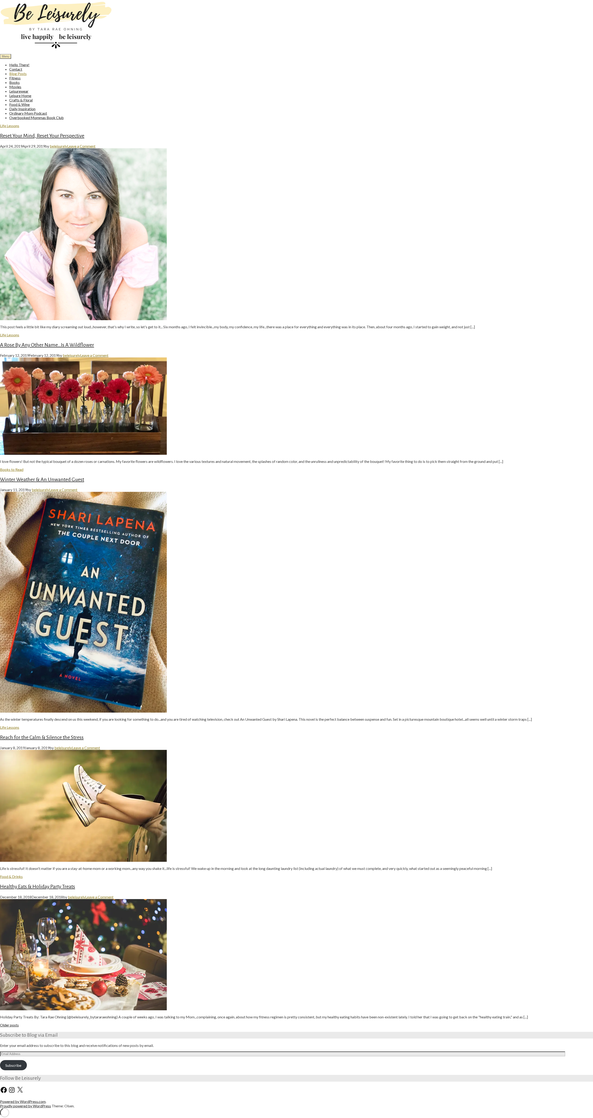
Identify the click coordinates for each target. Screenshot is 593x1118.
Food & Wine (19, 104)
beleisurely (58, 146)
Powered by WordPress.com (23, 1101)
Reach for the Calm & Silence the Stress (42, 737)
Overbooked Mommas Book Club (36, 117)
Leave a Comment (81, 146)
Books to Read (11, 469)
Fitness (15, 78)
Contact (15, 69)
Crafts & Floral (21, 100)
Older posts (9, 1025)
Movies (15, 87)
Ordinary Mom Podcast (28, 113)
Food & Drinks (11, 876)
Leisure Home (20, 95)
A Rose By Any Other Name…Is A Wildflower (47, 345)
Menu (5, 56)
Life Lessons (9, 125)
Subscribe (13, 1065)
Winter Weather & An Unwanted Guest (42, 479)
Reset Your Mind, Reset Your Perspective (42, 136)
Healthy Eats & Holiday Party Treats (37, 886)
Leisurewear (18, 91)
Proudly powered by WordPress (25, 1106)
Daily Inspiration (22, 109)
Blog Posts (18, 73)
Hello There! (19, 65)
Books (14, 82)
